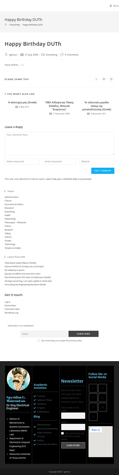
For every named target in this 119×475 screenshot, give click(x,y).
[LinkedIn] (102, 397)
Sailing (8, 233)
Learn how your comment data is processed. (69, 178)
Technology (10, 244)
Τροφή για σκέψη (13, 247)
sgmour (13, 54)
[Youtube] (93, 416)
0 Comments (71, 54)
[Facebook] (102, 388)
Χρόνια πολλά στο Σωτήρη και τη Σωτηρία (24, 266)
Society (8, 240)
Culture (8, 200)
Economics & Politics (14, 204)
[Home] (6, 24)
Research (9, 229)
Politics (8, 226)
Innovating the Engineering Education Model (25, 284)
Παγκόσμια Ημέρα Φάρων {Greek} (20, 262)
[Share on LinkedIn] (111, 79)
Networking (10, 218)
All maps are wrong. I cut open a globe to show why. (28, 281)
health (8, 215)
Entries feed (10, 305)
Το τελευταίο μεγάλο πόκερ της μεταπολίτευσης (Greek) (96, 106)
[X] (93, 388)
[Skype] (102, 407)
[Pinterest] (93, 407)
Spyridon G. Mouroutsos (21, 5)
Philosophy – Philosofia (15, 222)
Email (64, 421)
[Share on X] (96, 79)
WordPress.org (11, 312)
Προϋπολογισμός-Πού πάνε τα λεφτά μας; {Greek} (28, 277)
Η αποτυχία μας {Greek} (22, 102)
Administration (11, 197)
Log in (7, 301)
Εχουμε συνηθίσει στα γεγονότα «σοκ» (22, 273)
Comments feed (12, 309)
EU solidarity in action (14, 270)
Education (9, 207)
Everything (51, 54)
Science (8, 236)
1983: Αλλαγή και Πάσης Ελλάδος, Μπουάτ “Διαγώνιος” (59, 106)
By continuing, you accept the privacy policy (61, 340)
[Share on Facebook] (104, 79)
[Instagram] (93, 397)
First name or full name (70, 409)
